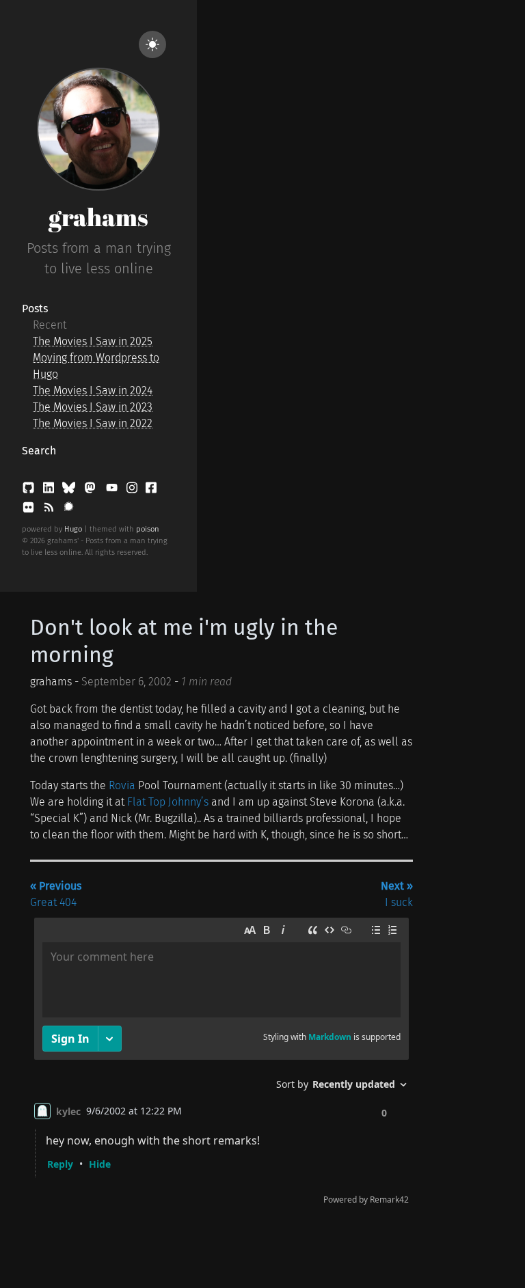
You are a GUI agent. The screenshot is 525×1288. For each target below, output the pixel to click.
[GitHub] (30, 490)
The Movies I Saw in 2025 (92, 341)
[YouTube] (113, 490)
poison (147, 529)
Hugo (73, 529)
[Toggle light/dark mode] (152, 44)
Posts (35, 308)
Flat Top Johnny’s (167, 801)
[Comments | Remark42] (221, 1064)
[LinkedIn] (50, 490)
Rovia (122, 785)
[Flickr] (30, 510)
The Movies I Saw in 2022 (92, 423)
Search (39, 450)
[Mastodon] (91, 490)
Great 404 (55, 894)
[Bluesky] (70, 490)
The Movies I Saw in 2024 (92, 390)
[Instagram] (133, 490)
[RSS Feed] (50, 510)
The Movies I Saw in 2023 (92, 406)
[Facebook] (151, 490)
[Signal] (68, 510)
